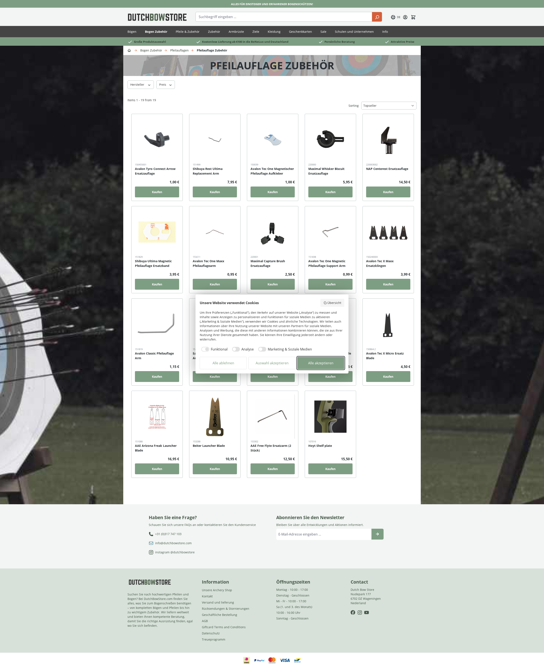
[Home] (130, 50)
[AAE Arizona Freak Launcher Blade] (157, 416)
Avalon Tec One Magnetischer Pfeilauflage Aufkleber (272, 171)
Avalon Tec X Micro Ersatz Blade (385, 355)
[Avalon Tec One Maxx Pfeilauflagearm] (215, 232)
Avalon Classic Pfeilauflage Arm (154, 355)
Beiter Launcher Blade (209, 446)
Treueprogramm (213, 639)
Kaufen (157, 192)
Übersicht (334, 303)
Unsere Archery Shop (217, 590)
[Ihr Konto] (405, 17)
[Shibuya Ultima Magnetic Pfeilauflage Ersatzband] (157, 232)
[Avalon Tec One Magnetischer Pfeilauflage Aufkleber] (273, 139)
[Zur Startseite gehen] (157, 16)
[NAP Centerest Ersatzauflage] (388, 139)
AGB (205, 621)
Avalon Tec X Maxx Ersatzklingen (380, 263)
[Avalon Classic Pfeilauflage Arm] (157, 324)
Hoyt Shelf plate (320, 446)
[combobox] (284, 17)
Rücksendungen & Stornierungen (225, 609)
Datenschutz (211, 633)
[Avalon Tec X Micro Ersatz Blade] (388, 324)
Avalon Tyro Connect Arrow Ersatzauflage (155, 171)
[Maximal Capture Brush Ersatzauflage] (273, 232)
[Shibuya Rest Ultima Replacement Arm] (215, 139)
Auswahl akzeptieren (272, 363)
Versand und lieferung (218, 602)
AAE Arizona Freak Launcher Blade (156, 448)
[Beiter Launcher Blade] (215, 416)
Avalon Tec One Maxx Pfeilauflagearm (208, 263)
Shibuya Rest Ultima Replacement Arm (207, 171)
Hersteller (137, 85)
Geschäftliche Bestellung (219, 615)
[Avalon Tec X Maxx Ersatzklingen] (388, 232)
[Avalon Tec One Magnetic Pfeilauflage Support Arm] (330, 232)
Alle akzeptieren (320, 363)
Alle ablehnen (223, 363)
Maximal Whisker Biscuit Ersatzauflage (326, 171)
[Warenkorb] (413, 17)
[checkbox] (214, 349)
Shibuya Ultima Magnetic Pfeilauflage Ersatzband (153, 263)
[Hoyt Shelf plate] (330, 416)
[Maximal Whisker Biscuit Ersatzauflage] (330, 139)
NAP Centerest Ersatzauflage (387, 169)
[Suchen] (377, 17)
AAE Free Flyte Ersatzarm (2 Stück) (271, 448)
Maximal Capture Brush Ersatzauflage (268, 263)
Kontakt (207, 596)
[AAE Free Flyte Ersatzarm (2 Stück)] (273, 416)
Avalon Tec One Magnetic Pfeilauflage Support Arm (327, 263)
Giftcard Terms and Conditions (224, 627)
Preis (163, 85)
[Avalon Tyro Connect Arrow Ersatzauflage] (157, 139)
